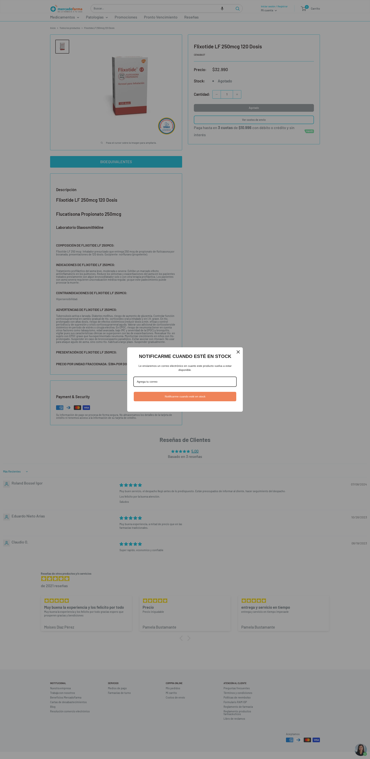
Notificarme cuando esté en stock (185, 396)
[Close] (238, 352)
